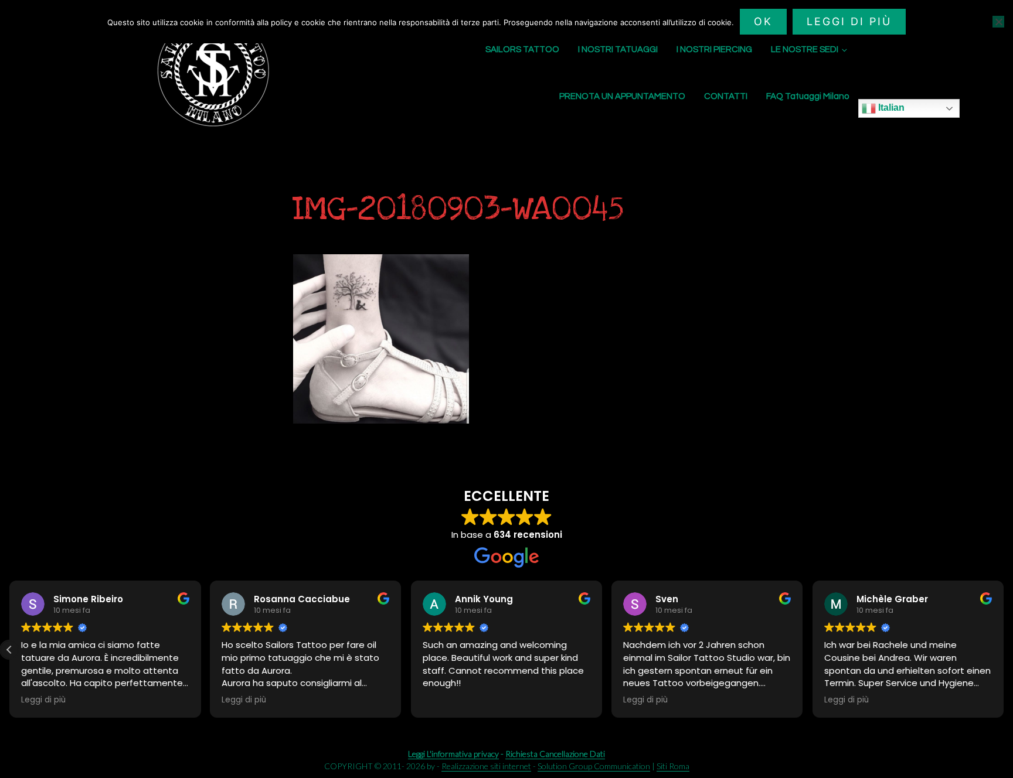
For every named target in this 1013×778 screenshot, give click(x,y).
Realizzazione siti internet (486, 766)
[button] (1003, 649)
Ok (763, 21)
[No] (998, 22)
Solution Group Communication (594, 766)
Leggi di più (849, 21)
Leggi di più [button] (45, 700)
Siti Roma (673, 766)
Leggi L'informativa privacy (453, 754)
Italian (890, 107)
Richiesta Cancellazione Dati (555, 754)
